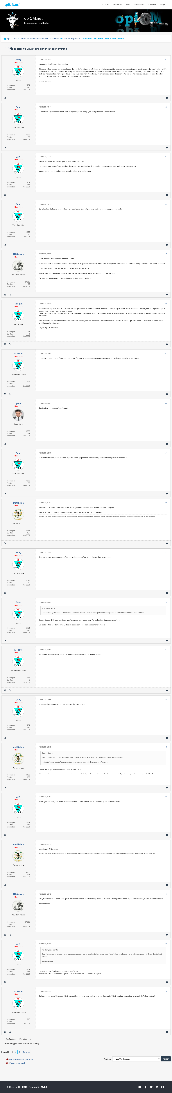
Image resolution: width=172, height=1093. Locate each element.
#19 (166, 944)
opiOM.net (12, 4)
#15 (166, 747)
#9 (166, 453)
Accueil (105, 4)
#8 (166, 403)
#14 (166, 699)
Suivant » (26, 1052)
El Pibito (18, 353)
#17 (166, 844)
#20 (166, 991)
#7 (166, 353)
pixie (18, 403)
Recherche (139, 4)
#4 (166, 204)
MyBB (44, 1087)
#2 (166, 107)
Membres (117, 4)
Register (152, 4)
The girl (18, 304)
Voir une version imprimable (21, 1059)
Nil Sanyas (18, 254)
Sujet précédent (12, 1039)
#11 (166, 552)
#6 (166, 304)
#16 (166, 797)
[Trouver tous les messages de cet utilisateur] (5, 98)
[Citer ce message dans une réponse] (167, 98)
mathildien (18, 503)
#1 (166, 59)
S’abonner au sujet (17, 1063)
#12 (166, 602)
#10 (166, 503)
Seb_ (18, 107)
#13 (166, 650)
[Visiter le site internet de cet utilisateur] (5, 295)
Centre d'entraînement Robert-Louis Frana (39, 38)
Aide (128, 4)
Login (162, 4)
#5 (166, 254)
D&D (24, 1087)
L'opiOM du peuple (71, 38)
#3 (166, 157)
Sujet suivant (25, 1039)
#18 (166, 894)
